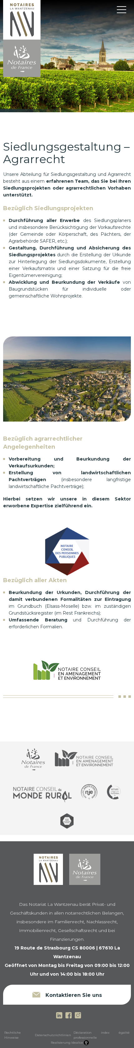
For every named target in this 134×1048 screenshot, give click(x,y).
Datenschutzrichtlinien (53, 1035)
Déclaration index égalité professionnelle (102, 1035)
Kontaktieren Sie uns (73, 995)
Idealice (77, 1043)
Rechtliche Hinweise (12, 1035)
